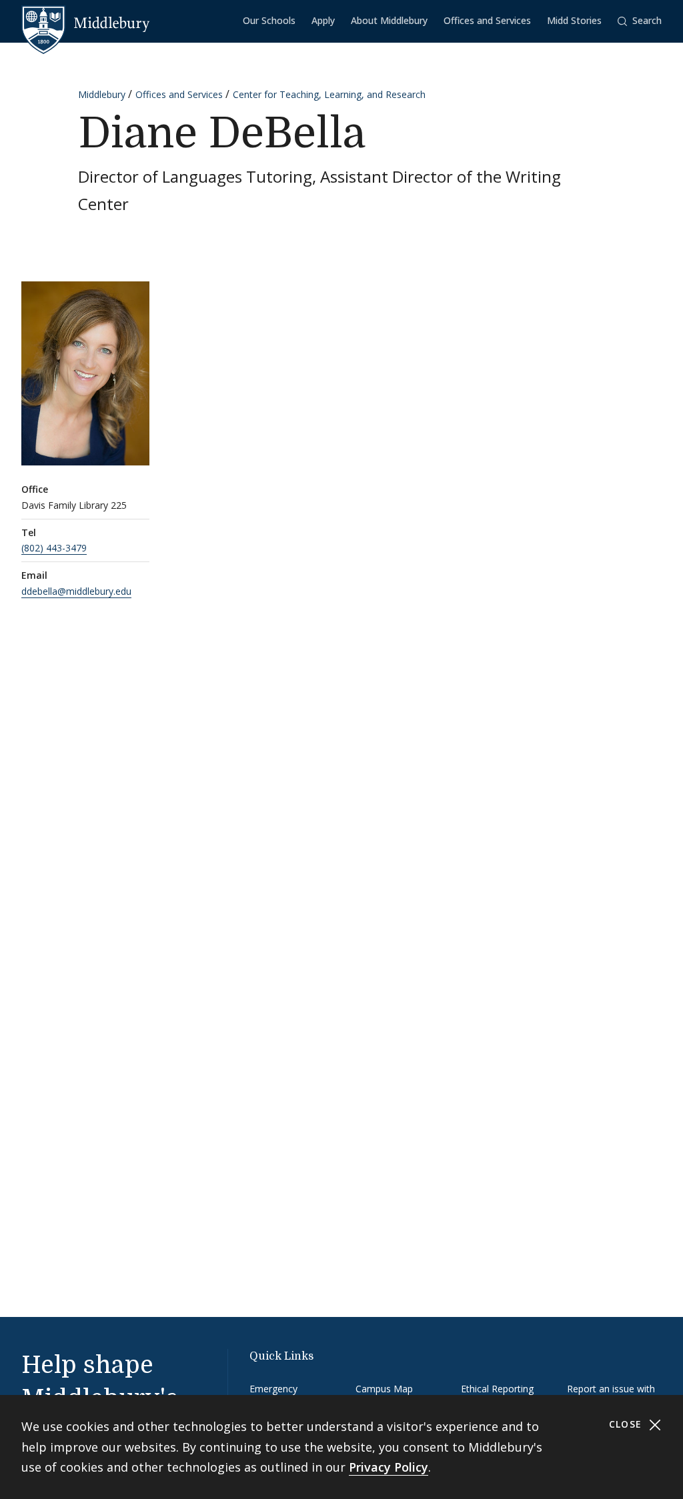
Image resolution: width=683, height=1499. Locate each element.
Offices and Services (487, 20)
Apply (323, 20)
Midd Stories (574, 20)
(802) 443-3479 (54, 547)
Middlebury (101, 94)
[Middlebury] (85, 23)
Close (627, 1424)
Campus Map (384, 1388)
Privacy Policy (388, 1467)
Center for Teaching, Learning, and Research (329, 94)
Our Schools (269, 20)
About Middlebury (389, 20)
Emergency (273, 1388)
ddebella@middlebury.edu (76, 591)
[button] (640, 21)
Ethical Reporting (497, 1388)
